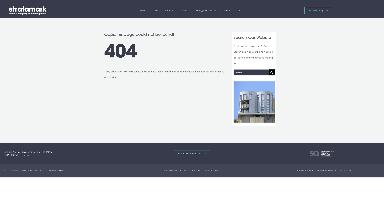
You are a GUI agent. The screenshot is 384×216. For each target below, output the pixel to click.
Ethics (61, 170)
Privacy (43, 170)
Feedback (52, 170)
